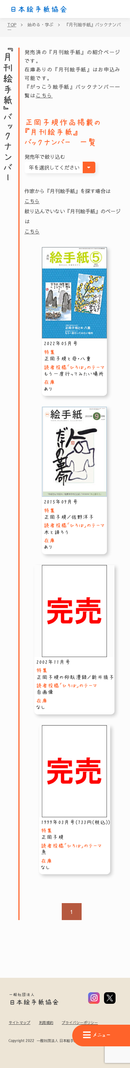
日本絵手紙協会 (38, 9)
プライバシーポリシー (80, 1022)
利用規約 (46, 1022)
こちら (44, 95)
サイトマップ (19, 1022)
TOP (11, 24)
